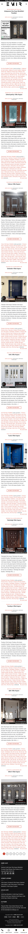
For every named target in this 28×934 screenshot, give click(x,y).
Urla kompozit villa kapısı (18, 418)
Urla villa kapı (19, 423)
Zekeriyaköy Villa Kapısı (14, 94)
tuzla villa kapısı (15, 508)
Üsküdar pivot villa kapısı (14, 339)
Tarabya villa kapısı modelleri (19, 681)
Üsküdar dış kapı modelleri (19, 333)
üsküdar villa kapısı (10, 342)
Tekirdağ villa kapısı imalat (11, 595)
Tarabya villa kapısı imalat (6, 681)
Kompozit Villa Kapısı (13, 882)
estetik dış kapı (14, 77)
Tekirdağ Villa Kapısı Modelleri (14, 518)
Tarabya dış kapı (8, 670)
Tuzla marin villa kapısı (11, 503)
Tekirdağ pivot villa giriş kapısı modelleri (13, 589)
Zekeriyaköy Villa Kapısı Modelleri (14, 92)
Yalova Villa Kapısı (14, 184)
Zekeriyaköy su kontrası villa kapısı (9, 170)
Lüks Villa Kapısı (12, 884)
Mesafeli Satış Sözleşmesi (14, 921)
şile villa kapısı (20, 759)
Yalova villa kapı (18, 256)
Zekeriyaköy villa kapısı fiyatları (8, 173)
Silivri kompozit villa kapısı (17, 838)
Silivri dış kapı (23, 834)
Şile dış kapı (21, 751)
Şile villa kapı (13, 759)
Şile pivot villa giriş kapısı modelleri (12, 756)
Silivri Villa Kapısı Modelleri (14, 769)
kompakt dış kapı (11, 80)
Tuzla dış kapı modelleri (13, 500)
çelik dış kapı (23, 73)
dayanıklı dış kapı (5, 74)
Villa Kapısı (4, 882)
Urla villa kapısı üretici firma (11, 428)
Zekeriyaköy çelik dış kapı (10, 161)
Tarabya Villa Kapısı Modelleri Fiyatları (9, 683)
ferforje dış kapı (9, 79)
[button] (2, 4)
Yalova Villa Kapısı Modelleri (14, 182)
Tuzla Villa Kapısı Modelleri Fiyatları (13, 511)
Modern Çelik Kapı (12, 898)
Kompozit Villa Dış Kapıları (19, 158)
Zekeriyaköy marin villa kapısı (17, 165)
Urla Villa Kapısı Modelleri (14, 352)
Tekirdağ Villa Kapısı (14, 520)
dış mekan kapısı (11, 76)
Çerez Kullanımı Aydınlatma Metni (14, 920)
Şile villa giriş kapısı (5, 759)
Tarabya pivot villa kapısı (14, 677)
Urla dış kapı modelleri (10, 417)
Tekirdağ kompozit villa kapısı (11, 587)
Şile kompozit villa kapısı (12, 755)
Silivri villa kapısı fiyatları (16, 844)
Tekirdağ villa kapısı (10, 594)
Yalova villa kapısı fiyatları (12, 258)
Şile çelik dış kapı (14, 751)
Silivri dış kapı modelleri (6, 836)
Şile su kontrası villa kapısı (20, 758)
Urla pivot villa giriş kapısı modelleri (16, 420)
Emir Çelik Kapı (8, 17)
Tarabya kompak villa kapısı (7, 672)
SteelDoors (17, 159)
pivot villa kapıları (5, 159)
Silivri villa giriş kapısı (15, 842)
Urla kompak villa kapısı (21, 417)
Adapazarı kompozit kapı (12, 71)
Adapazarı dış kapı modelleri (15, 70)
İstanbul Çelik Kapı (17, 896)
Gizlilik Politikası (14, 919)
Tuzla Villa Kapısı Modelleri (14, 433)
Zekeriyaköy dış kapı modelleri (7, 162)
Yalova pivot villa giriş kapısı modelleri (9, 253)
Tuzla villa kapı (7, 508)
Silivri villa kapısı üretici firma (19, 847)
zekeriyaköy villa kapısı (19, 171)
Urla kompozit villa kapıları (7, 418)
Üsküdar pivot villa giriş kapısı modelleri (13, 337)
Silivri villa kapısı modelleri (15, 845)
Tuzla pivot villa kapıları (14, 504)
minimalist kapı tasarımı (6, 82)
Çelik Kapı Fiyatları (18, 894)
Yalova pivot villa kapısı (10, 254)
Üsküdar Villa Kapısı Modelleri (14, 266)
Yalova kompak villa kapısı (7, 250)
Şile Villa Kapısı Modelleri (14, 688)
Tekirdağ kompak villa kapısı (7, 586)
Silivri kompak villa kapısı (17, 836)
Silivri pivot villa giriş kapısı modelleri (17, 839)
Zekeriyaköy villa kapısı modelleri (11, 175)
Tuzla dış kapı (4, 500)
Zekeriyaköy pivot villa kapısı (15, 168)
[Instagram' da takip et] (5, 873)
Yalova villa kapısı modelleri (10, 259)
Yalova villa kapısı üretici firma (16, 261)
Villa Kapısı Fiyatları (12, 886)
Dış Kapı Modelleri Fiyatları (14, 9)
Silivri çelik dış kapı (15, 834)
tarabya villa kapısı (8, 680)
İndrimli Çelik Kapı (6, 896)
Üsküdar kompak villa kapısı (7, 334)
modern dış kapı (15, 82)
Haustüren (10, 158)
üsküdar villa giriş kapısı (15, 340)
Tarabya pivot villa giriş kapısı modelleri (13, 675)
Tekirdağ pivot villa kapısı (14, 591)
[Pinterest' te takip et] (13, 873)
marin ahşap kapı (19, 80)
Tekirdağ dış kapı (9, 584)
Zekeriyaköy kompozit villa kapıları (11, 164)
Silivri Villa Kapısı (14, 771)
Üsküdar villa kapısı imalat (10, 344)
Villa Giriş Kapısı (7, 87)
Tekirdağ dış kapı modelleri (19, 584)
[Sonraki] (24, 853)
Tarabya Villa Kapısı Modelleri (14, 604)
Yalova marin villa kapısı (19, 251)
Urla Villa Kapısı (14, 354)
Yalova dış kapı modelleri (20, 248)
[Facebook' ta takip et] (2, 873)
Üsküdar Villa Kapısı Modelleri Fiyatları (14, 345)
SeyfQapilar (11, 159)
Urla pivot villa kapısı (13, 422)
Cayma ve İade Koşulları (14, 922)
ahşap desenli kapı (8, 73)
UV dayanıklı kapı (11, 85)
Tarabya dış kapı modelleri (18, 670)
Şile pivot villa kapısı (9, 758)
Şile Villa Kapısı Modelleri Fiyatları (13, 762)
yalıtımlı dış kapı (15, 87)
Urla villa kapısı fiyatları (9, 425)
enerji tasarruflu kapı (5, 77)
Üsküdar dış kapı (9, 333)
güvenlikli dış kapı (17, 79)
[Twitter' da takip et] (8, 873)
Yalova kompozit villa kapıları (19, 250)
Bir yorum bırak (23, 88)
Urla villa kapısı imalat (20, 425)
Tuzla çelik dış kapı (20, 498)
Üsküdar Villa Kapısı (14, 268)
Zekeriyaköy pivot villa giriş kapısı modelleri (10, 167)
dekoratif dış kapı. (13, 74)
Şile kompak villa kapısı (14, 753)
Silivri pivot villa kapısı (17, 841)
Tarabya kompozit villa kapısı (11, 673)
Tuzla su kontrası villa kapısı (10, 506)
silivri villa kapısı (7, 844)
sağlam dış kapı (17, 84)
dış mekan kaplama (20, 76)
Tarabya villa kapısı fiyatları (18, 680)
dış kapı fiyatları (21, 74)
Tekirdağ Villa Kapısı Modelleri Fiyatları (14, 597)
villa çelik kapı (18, 85)
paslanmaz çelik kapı (9, 84)
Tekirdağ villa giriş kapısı (15, 592)
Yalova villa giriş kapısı (9, 256)
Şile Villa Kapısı (14, 690)
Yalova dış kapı (11, 248)
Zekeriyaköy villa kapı (9, 171)
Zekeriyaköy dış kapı (21, 161)
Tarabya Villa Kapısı (14, 606)
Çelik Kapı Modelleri (6, 894)
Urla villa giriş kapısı (10, 423)
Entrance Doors (4, 158)
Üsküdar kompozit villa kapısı (11, 336)
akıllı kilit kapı (16, 73)
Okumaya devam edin (14, 63)
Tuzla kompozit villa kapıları (12, 501)
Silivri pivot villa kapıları (6, 841)
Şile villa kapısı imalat (14, 761)
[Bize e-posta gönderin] (10, 873)
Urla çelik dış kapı (20, 415)
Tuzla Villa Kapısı (14, 435)
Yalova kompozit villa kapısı (7, 251)
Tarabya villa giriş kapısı (15, 678)
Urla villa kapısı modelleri (6, 426)
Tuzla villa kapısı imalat (10, 509)
